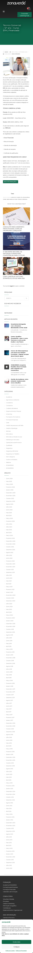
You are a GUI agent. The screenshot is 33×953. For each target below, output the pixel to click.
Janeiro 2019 (9, 655)
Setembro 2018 (10, 663)
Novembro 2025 (10, 495)
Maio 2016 (9, 743)
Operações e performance (14, 442)
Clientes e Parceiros (8, 917)
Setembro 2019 (10, 632)
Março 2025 (9, 518)
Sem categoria (16, 54)
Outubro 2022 (10, 546)
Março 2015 (9, 783)
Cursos (18, 197)
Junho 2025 (9, 510)
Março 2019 (9, 649)
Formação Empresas (12, 419)
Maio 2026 (9, 481)
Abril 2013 (8, 845)
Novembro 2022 (10, 544)
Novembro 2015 (10, 760)
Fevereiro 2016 (10, 751)
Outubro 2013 (10, 828)
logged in (12, 286)
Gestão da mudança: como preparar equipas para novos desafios (19, 380)
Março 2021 (9, 586)
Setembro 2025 (10, 501)
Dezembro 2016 (10, 723)
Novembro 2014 (10, 794)
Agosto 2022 (9, 552)
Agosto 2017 (9, 700)
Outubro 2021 (10, 569)
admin (6, 52)
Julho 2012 (9, 865)
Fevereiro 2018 (10, 683)
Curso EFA (13, 197)
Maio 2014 (9, 808)
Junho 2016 (9, 740)
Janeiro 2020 (9, 620)
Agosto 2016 (9, 734)
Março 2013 (9, 848)
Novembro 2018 (10, 657)
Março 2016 (9, 748)
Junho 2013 (9, 839)
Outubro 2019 (10, 629)
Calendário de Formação (10, 891)
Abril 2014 (8, 811)
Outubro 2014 (10, 797)
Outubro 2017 (10, 694)
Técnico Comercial (22, 199)
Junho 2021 (9, 578)
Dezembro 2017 (10, 689)
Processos (6, 901)
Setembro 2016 (10, 731)
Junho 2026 (9, 478)
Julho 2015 (9, 771)
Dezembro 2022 (10, 541)
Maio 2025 (9, 512)
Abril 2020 (9, 612)
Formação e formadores (13, 417)
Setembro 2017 (10, 697)
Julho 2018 (9, 669)
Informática (9, 434)
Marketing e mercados (12, 439)
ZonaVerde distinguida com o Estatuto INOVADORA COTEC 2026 (19, 325)
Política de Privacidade (21, 950)
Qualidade (9, 445)
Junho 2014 (9, 805)
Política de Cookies (10, 950)
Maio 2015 (9, 777)
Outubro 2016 (10, 729)
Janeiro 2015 (9, 788)
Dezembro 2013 (10, 822)
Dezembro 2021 (10, 564)
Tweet (12, 193)
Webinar (8, 462)
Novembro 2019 (10, 626)
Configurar (17, 947)
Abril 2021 (8, 583)
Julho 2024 (9, 524)
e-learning (9, 414)
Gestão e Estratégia (11, 428)
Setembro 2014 (10, 800)
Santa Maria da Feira (12, 199)
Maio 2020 (9, 609)
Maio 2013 (9, 842)
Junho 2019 (9, 640)
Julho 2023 (9, 527)
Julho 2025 (9, 507)
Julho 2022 (9, 555)
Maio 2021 (9, 581)
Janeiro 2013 (9, 854)
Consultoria (9, 402)
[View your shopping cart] (29, 8)
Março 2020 (9, 615)
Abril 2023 (9, 532)
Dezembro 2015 (10, 757)
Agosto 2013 (9, 834)
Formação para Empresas (10, 887)
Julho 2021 (9, 575)
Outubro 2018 (10, 660)
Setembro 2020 (10, 601)
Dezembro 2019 (10, 623)
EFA (21, 197)
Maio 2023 (9, 529)
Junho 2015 (9, 774)
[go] (26, 298)
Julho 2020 (9, 603)
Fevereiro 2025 (10, 521)
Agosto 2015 (9, 768)
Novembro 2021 (10, 566)
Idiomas (8, 431)
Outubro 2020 (10, 598)
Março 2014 (9, 814)
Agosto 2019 (9, 635)
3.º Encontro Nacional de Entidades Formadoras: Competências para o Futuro (14, 253)
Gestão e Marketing (8, 903)
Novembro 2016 (10, 726)
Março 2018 (9, 680)
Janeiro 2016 (9, 754)
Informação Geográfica (9, 905)
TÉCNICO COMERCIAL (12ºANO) (11, 108)
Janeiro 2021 (9, 592)
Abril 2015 (8, 780)
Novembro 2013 (10, 825)
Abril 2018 (8, 677)
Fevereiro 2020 (10, 618)
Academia (9, 397)
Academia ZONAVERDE (10, 885)
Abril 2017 (8, 711)
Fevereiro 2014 (10, 817)
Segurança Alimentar (12, 451)
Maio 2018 (9, 674)
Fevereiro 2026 (10, 487)
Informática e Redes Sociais (14, 437)
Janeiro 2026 (9, 490)
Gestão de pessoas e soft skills (14, 425)
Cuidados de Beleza (12, 408)
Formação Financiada (9, 889)
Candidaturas (7, 908)
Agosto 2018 (9, 666)
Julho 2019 (9, 638)
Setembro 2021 (10, 572)
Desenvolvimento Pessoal (13, 411)
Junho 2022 (9, 558)
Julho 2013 (9, 837)
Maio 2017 (9, 709)
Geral (7, 422)
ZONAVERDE (10, 465)
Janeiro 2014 (9, 820)
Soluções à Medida (8, 899)
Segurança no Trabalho (12, 454)
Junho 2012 (9, 868)
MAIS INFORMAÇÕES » (10, 181)
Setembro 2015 (10, 766)
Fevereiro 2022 (10, 561)
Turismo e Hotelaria (11, 459)
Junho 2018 (9, 672)
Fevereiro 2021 (10, 589)
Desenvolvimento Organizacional (12, 910)
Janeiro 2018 (9, 686)
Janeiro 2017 (9, 720)
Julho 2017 (9, 703)
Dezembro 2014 (10, 791)
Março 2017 (9, 714)
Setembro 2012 (10, 862)
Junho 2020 (9, 606)
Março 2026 (9, 484)
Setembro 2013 (10, 831)
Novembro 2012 (10, 857)
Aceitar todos (16, 942)
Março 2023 (9, 535)
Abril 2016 (8, 746)
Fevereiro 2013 (10, 851)
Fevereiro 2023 (10, 538)
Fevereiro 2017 (10, 717)
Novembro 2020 (10, 595)
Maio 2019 (9, 643)
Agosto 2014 (9, 802)
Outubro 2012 (10, 859)
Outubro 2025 (10, 498)
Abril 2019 (8, 646)
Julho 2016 (9, 737)
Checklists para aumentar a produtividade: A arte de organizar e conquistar (13, 228)
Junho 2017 (9, 706)
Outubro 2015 (10, 763)
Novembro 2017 (10, 692)
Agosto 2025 (9, 504)
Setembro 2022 (10, 549)
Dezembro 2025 (10, 492)
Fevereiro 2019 (10, 652)
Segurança (9, 448)
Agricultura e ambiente (12, 400)
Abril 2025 (9, 515)
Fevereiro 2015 (10, 785)
